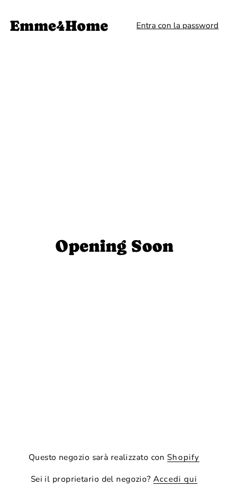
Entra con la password (177, 25)
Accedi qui (175, 478)
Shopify (183, 457)
